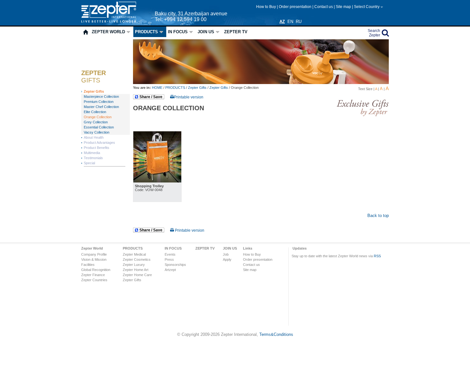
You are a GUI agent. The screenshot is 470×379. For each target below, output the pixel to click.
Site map (344, 6)
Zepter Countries (94, 280)
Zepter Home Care (137, 275)
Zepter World (108, 31)
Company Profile (94, 254)
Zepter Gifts (94, 91)
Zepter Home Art (135, 270)
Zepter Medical (134, 254)
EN (290, 21)
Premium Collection (99, 102)
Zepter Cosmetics (137, 259)
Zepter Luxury (134, 265)
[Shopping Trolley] (157, 181)
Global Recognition (95, 270)
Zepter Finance (93, 275)
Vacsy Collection (96, 132)
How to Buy (266, 6)
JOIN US (206, 31)
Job (226, 254)
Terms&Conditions (276, 334)
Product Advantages (99, 142)
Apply (227, 259)
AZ (282, 21)
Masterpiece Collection (101, 96)
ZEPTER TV (235, 31)
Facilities (88, 265)
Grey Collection (96, 122)
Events (170, 254)
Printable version (188, 97)
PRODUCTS (146, 31)
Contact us (324, 6)
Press (169, 259)
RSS (377, 256)
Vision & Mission (93, 259)
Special (89, 163)
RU (299, 21)
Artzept (170, 270)
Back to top (378, 215)
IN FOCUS (178, 31)
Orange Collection (98, 117)
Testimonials (93, 158)
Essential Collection (99, 127)
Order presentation (295, 6)
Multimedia (92, 153)
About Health (94, 137)
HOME (157, 87)
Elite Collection (95, 112)
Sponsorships (175, 265)
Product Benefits (96, 148)
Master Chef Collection (101, 107)
